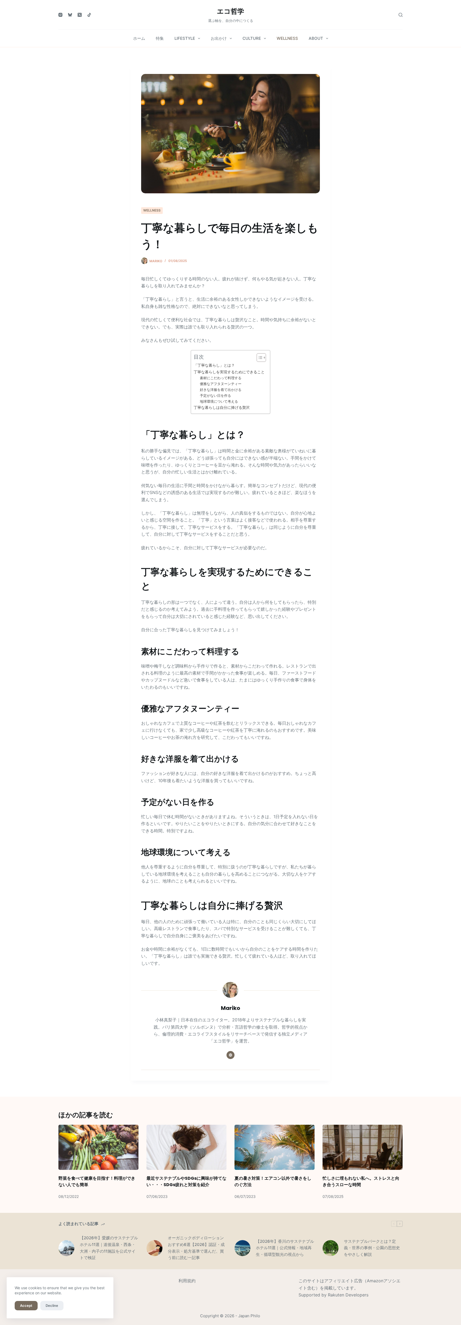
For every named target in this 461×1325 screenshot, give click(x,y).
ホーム (139, 38)
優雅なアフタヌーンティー (220, 384)
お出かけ (219, 38)
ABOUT (316, 38)
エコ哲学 (230, 11)
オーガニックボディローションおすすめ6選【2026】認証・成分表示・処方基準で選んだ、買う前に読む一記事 (196, 1247)
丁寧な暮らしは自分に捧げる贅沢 (222, 407)
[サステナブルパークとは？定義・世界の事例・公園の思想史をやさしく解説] (331, 1248)
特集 (160, 38)
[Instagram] (60, 15)
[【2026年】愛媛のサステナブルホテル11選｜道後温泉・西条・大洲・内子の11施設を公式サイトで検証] (66, 1248)
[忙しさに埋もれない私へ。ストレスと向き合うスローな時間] (363, 1147)
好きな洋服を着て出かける (220, 389)
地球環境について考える (219, 401)
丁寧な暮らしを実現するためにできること (229, 372)
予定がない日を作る (215, 395)
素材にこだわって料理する (220, 378)
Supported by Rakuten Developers (333, 1294)
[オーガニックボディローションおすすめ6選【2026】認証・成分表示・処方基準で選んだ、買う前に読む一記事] (154, 1248)
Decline (52, 1305)
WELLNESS (287, 38)
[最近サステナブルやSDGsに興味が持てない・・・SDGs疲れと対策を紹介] (186, 1147)
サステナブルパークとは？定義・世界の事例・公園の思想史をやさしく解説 (372, 1248)
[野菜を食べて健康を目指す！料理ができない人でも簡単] (98, 1147)
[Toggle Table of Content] (259, 357)
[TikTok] (89, 15)
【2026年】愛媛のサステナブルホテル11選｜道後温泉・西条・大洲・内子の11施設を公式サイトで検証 (109, 1247)
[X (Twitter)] (80, 15)
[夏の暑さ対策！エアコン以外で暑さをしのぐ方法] (275, 1147)
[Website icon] (230, 1055)
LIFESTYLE (184, 38)
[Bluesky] (70, 15)
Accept (26, 1305)
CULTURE (252, 38)
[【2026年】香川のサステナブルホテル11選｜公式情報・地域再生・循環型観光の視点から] (243, 1248)
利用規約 (187, 1280)
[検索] (401, 15)
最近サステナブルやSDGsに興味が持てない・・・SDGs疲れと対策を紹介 (186, 1181)
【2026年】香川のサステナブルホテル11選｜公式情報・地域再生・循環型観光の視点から (285, 1248)
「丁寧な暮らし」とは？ (214, 365)
